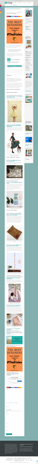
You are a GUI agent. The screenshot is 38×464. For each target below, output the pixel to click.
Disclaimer (21, 446)
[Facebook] (16, 16)
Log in (28, 462)
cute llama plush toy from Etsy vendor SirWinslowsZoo (13, 278)
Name (7, 423)
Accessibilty (28, 444)
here (15, 51)
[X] (10, 16)
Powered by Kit (14, 383)
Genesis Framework (20, 462)
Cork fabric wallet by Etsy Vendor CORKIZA (14, 214)
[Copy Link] (21, 16)
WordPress (25, 462)
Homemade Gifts (28, 68)
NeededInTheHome (8, 3)
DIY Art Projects (28, 63)
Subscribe (8, 330)
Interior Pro (15, 462)
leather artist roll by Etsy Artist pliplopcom (14, 305)
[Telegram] (12, 16)
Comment (7, 413)
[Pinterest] (8, 16)
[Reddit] (19, 16)
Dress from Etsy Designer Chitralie (15, 97)
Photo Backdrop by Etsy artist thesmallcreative (14, 161)
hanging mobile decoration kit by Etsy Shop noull (14, 245)
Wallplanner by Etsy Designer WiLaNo (14, 183)
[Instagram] (14, 16)
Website (7, 430)
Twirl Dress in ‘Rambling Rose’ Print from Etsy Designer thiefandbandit (14, 125)
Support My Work (7, 406)
